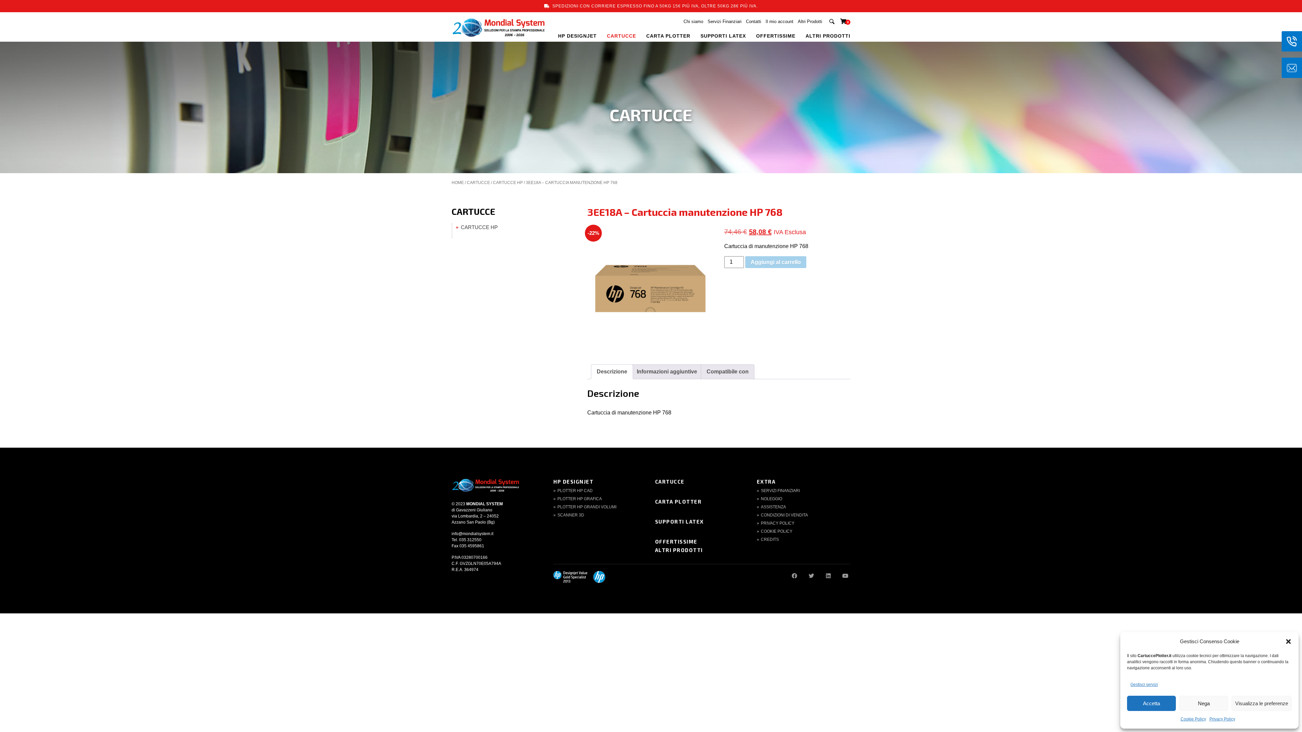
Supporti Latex (679, 521)
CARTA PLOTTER (668, 36)
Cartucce (670, 482)
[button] (1288, 641)
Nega (1204, 703)
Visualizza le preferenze (1261, 703)
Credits (770, 539)
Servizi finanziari (780, 490)
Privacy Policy (1222, 719)
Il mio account (779, 21)
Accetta (1151, 703)
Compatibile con (728, 371)
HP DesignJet (573, 482)
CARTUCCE (621, 36)
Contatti (753, 21)
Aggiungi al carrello (776, 262)
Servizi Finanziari (725, 21)
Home (458, 182)
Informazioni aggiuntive (667, 371)
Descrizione (612, 371)
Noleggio (771, 498)
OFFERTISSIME (775, 36)
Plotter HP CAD (575, 490)
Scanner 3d (570, 515)
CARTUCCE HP (508, 182)
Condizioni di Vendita (784, 515)
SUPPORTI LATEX (723, 36)
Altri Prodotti (810, 21)
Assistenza (773, 507)
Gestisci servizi (1144, 684)
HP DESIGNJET (577, 36)
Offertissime (676, 541)
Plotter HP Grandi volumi (586, 507)
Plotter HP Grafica (579, 498)
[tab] (612, 371)
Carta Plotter (678, 502)
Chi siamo (693, 21)
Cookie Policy (1193, 719)
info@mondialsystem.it (472, 533)
